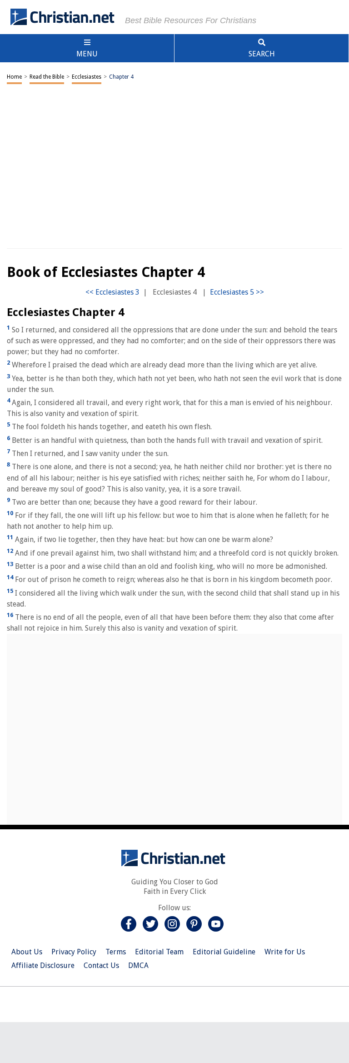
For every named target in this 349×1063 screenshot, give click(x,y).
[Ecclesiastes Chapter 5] (237, 292)
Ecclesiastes (86, 77)
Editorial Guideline (224, 952)
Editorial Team (159, 952)
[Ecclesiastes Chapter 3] (112, 292)
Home (14, 77)
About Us (26, 952)
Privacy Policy (73, 952)
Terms (115, 952)
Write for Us (284, 952)
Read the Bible (47, 77)
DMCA (138, 965)
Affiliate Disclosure (43, 965)
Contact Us (101, 965)
